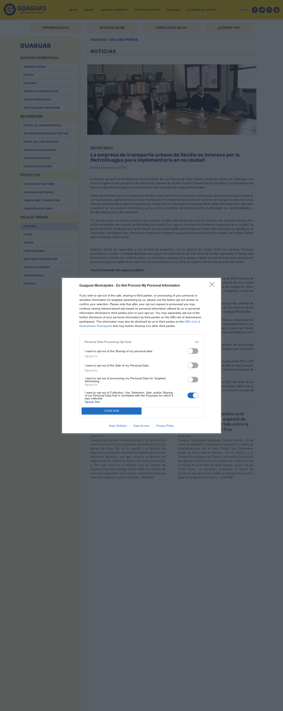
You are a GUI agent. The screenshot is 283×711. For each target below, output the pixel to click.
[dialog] (141, 356)
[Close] (213, 286)
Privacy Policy (165, 425)
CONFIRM (111, 410)
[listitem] (141, 342)
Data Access (141, 425)
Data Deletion (118, 425)
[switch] (192, 351)
